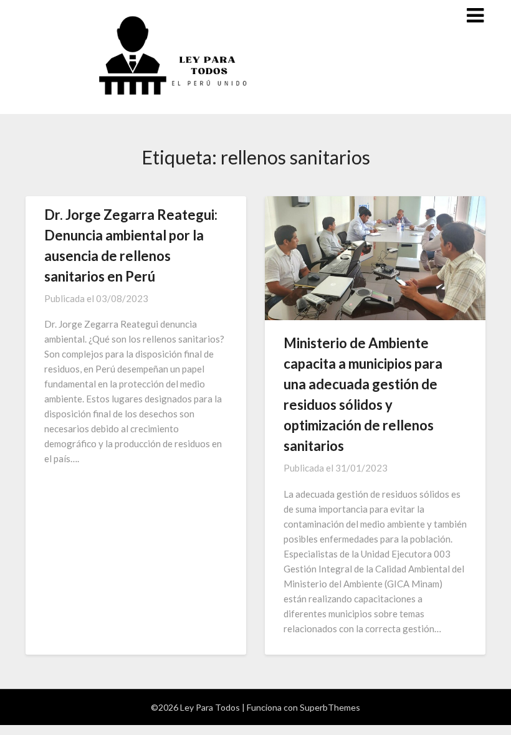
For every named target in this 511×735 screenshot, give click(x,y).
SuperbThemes (330, 707)
